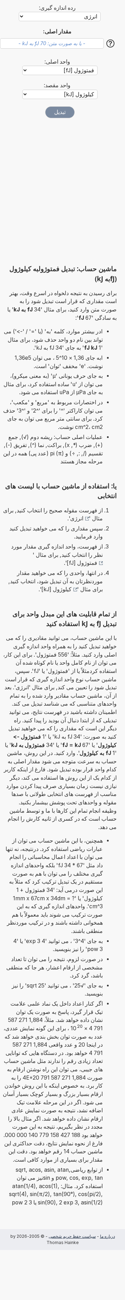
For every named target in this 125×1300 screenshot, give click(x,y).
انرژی (76, 518)
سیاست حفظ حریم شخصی (72, 1236)
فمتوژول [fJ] (82, 563)
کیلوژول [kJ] (56, 589)
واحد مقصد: (57, 85)
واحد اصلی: (57, 61)
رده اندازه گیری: (57, 8)
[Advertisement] (62, 191)
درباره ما (107, 1236)
